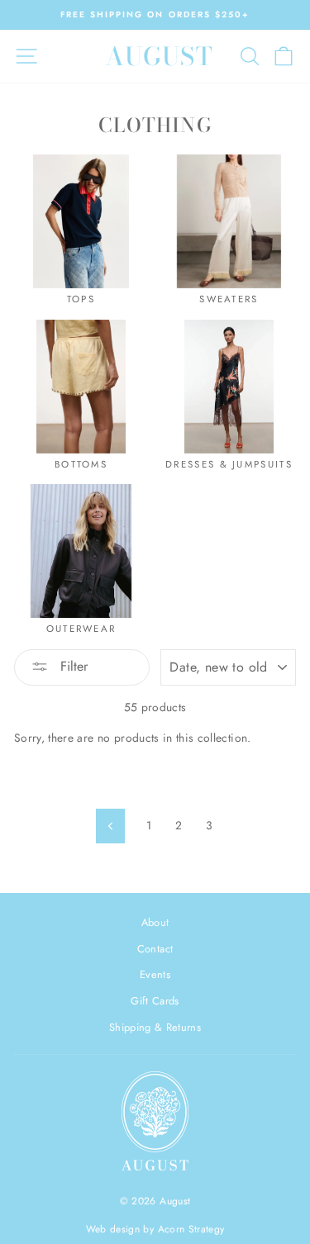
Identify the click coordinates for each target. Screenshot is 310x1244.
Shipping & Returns (155, 1027)
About (155, 922)
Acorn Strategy (191, 1229)
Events (155, 974)
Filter (72, 666)
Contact (155, 949)
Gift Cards (155, 1001)
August (159, 56)
